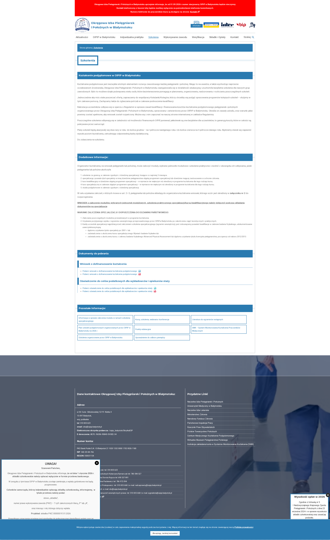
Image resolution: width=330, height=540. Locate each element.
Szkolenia (153, 37)
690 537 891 (123, 477)
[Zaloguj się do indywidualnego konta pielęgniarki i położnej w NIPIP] (252, 25)
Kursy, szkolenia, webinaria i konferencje (152, 319)
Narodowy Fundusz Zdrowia (200, 419)
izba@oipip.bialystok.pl (92, 427)
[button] (249, 37)
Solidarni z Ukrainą (211, 25)
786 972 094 (121, 481)
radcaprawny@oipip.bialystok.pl (148, 485)
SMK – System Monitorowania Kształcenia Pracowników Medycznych (216, 329)
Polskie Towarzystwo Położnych (202, 431)
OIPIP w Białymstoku (104, 37)
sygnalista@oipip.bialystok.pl (160, 493)
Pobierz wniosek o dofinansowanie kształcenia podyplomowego (110, 271)
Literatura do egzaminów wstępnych (207, 319)
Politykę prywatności (243, 527)
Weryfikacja (198, 37)
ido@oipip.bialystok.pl (118, 489)
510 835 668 (122, 485)
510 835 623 (85, 423)
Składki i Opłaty (217, 37)
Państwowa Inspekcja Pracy (200, 423)
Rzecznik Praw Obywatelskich (201, 427)
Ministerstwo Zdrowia (197, 414)
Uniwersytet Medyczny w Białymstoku (204, 406)
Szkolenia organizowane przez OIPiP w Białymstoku (100, 337)
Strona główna (86, 48)
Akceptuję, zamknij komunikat (165, 533)
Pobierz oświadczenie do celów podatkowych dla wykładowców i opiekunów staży (117, 288)
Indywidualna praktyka (131, 37)
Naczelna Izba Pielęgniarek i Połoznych (205, 402)
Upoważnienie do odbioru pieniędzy (150, 337)
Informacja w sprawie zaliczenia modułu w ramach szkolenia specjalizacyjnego (104, 319)
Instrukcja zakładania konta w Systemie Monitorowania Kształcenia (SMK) (220, 444)
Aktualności (82, 37)
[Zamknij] (328, 495)
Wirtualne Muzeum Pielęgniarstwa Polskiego (207, 440)
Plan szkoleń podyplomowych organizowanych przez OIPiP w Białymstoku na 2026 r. (104, 329)
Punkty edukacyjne (143, 329)
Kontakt (193, 12)
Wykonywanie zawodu (175, 37)
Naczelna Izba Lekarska (198, 410)
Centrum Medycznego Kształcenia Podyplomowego (210, 436)
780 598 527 (136, 474)
